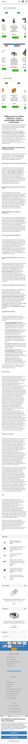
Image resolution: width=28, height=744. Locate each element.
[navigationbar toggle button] (26, 1)
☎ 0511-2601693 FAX (11, 659)
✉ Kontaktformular (11, 663)
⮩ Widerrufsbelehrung (11, 695)
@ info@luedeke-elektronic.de (13, 661)
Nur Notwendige (14, 737)
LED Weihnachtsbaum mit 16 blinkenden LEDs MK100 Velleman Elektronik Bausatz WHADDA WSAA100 (14, 28)
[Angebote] (25, 609)
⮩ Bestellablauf (9, 684)
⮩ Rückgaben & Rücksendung (14, 708)
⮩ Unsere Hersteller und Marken (14, 711)
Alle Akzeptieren (14, 732)
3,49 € (14, 603)
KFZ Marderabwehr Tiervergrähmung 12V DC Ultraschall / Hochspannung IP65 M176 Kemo (14, 61)
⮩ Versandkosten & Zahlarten (12, 693)
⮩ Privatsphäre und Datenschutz (13, 691)
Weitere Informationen (14, 741)
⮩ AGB (7, 680)
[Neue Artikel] (25, 586)
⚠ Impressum (10, 666)
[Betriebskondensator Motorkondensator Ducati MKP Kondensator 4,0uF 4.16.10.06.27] (14, 592)
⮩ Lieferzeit (8, 686)
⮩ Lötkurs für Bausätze (14, 706)
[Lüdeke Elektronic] (3, 1)
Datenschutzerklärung (9, 729)
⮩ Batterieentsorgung (10, 682)
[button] (4, 26)
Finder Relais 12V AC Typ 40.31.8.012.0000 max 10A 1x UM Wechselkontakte (14, 98)
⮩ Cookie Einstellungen (11, 698)
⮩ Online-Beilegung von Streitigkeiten (14, 689)
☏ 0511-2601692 (10, 657)
